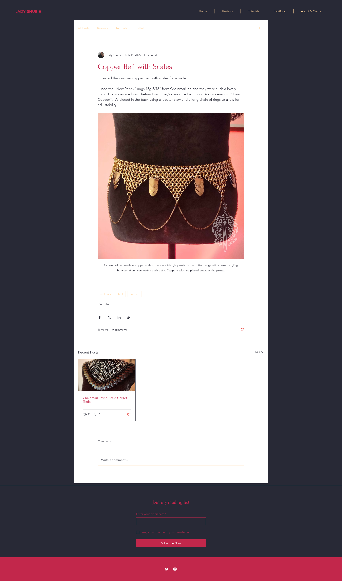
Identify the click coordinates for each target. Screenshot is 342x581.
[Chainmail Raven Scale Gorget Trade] (106, 375)
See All (259, 352)
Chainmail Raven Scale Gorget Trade (105, 400)
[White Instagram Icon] (175, 569)
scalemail (105, 294)
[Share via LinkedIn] (119, 317)
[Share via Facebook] (100, 317)
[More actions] (241, 55)
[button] (259, 27)
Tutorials (121, 28)
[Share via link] (129, 317)
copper (134, 294)
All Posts (83, 28)
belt (120, 294)
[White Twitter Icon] (166, 569)
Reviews (102, 28)
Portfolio (140, 28)
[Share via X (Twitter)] (109, 317)
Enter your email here (151, 514)
